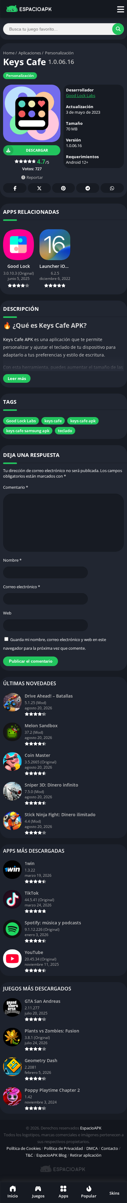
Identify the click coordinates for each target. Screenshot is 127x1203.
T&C (29, 1155)
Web (7, 613)
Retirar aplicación (85, 1155)
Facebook (15, 188)
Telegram (87, 188)
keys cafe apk (83, 421)
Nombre (12, 560)
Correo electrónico (21, 586)
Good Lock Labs (80, 95)
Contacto (109, 1148)
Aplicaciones (29, 53)
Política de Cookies (23, 1148)
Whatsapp (112, 188)
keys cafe (53, 421)
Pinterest (63, 188)
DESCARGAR (36, 150)
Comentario (15, 487)
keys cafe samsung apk (27, 430)
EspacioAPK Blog (51, 1155)
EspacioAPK (90, 1128)
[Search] (118, 29)
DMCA (92, 1148)
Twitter (39, 188)
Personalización (59, 53)
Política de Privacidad (63, 1148)
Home (8, 53)
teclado (65, 430)
